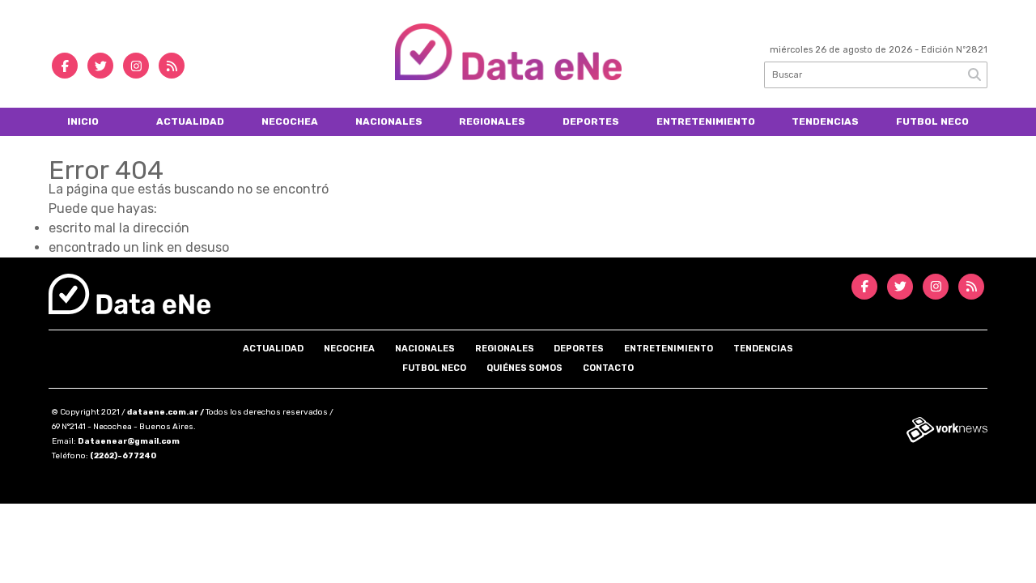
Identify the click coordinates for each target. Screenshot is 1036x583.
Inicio (83, 121)
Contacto (608, 368)
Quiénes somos (524, 368)
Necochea (289, 121)
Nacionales (388, 121)
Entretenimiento (705, 121)
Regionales (492, 121)
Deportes (591, 121)
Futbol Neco (932, 121)
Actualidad (190, 121)
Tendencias (825, 121)
